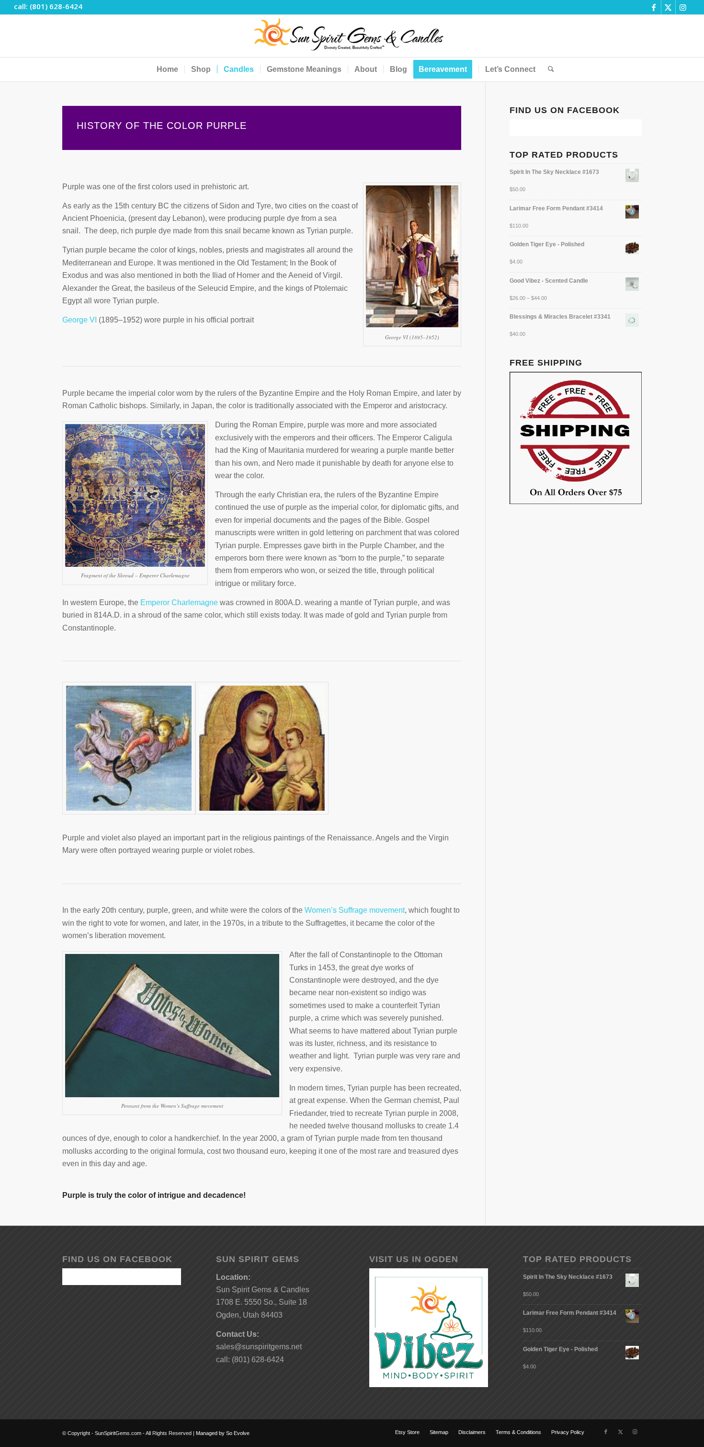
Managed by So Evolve (223, 1433)
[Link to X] (668, 7)
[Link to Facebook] (654, 7)
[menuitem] (167, 69)
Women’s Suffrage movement (355, 910)
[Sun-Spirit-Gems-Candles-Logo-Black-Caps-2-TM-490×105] (352, 36)
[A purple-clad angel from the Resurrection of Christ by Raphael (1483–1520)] (128, 748)
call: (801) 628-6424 (48, 6)
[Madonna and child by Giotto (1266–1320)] (262, 748)
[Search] (548, 69)
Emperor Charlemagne (179, 602)
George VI (79, 320)
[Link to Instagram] (683, 7)
